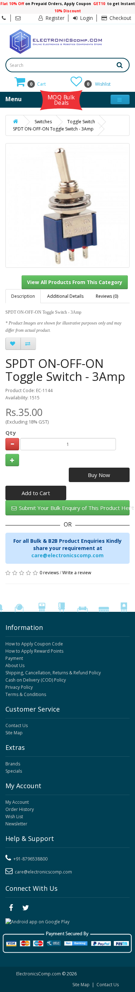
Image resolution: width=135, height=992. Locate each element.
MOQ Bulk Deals (61, 99)
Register (54, 17)
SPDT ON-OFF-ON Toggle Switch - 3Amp (53, 129)
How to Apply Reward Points (34, 651)
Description (23, 296)
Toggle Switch (81, 122)
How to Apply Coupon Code (34, 644)
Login (85, 17)
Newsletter (16, 824)
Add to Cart (36, 493)
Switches (43, 122)
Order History (19, 809)
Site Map (14, 733)
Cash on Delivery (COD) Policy (35, 680)
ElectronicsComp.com (39, 974)
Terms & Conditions (25, 694)
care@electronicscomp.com (67, 555)
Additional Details (65, 296)
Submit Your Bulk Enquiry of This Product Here (74, 507)
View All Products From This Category (74, 282)
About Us (14, 665)
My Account (17, 802)
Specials (13, 771)
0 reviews (49, 573)
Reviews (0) (107, 296)
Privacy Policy (19, 687)
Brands (12, 764)
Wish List (14, 816)
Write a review (76, 573)
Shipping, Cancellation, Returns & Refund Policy (53, 673)
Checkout (119, 17)
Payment (14, 658)
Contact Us (16, 725)
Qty (10, 432)
